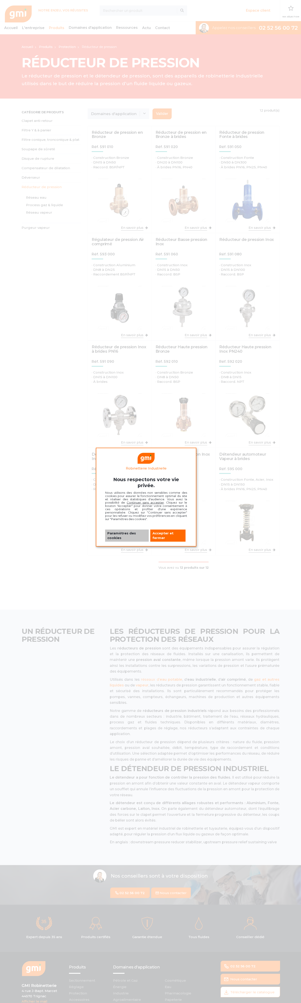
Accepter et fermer (162, 535)
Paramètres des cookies (121, 535)
